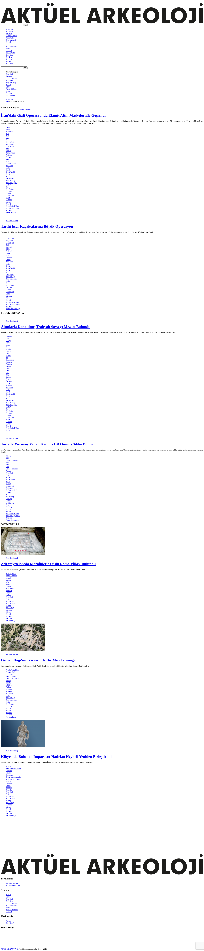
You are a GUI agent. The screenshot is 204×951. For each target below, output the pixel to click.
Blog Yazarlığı (11, 40)
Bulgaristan (10, 360)
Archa (8, 430)
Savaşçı (8, 341)
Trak (7, 339)
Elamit (8, 129)
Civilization (10, 195)
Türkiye (9, 258)
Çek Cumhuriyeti (12, 460)
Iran (7, 159)
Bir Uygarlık (10, 53)
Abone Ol (9, 63)
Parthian (9, 155)
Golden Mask (11, 163)
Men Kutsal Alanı (12, 679)
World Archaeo (11, 213)
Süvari (8, 343)
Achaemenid (10, 153)
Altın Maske (10, 142)
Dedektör (9, 251)
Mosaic (8, 580)
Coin (7, 467)
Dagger (8, 377)
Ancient (9, 210)
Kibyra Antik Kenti (13, 779)
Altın (7, 140)
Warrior (8, 366)
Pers (7, 136)
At (7, 358)
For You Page (11, 621)
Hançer (8, 351)
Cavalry (9, 368)
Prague (8, 471)
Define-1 (9, 247)
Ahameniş (9, 132)
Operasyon (10, 146)
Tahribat (9, 51)
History (8, 185)
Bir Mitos (9, 55)
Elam (8, 127)
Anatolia (9, 691)
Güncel (8, 202)
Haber (8, 198)
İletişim (8, 61)
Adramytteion (11, 574)
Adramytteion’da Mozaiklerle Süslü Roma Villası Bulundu (48, 564)
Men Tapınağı (11, 676)
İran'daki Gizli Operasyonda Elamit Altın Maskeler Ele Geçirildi (53, 115)
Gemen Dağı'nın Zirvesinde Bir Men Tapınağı (38, 660)
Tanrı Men (9, 674)
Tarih (8, 168)
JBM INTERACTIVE (9, 949)
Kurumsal (9, 59)
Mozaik (8, 578)
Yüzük (8, 349)
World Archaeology (13, 309)
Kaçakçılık (10, 144)
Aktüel (8, 42)
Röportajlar (10, 38)
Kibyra (8, 766)
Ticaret (8, 586)
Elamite (8, 151)
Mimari (8, 584)
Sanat (8, 170)
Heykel (8, 773)
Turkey (8, 260)
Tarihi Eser (10, 238)
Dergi (8, 44)
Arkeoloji (9, 31)
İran (7, 138)
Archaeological (11, 183)
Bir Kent (9, 57)
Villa (7, 582)
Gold (7, 161)
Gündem (9, 200)
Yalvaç (8, 681)
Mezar (8, 345)
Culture (8, 193)
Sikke (8, 249)
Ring (7, 375)
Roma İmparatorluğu (13, 777)
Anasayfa (9, 29)
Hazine (8, 356)
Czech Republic (12, 469)
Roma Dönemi (11, 576)
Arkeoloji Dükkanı (13, 885)
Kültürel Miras (11, 46)
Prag (7, 462)
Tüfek (8, 253)
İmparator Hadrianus (13, 769)
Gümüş (8, 456)
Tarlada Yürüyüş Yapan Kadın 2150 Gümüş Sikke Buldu (47, 444)
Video (8, 48)
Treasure (9, 381)
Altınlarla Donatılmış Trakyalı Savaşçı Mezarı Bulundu (45, 327)
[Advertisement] (72, 835)
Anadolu (9, 689)
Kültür (8, 176)
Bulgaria (9, 385)
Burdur (8, 781)
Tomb (8, 371)
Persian (8, 157)
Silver (8, 465)
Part (7, 134)
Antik (8, 174)
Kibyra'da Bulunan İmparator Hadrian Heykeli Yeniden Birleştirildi (56, 756)
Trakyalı (9, 336)
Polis (7, 101)
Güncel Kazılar (11, 36)
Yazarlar (9, 34)
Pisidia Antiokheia (12, 670)
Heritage (9, 191)
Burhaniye (9, 589)
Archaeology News (13, 208)
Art (7, 187)
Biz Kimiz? (10, 923)
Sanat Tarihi (10, 172)
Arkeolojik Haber (12, 206)
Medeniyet (10, 178)
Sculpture (9, 775)
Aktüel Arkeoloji (25, 109)
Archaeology (10, 181)
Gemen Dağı (10, 672)
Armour (9, 379)
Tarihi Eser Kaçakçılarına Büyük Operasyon (37, 226)
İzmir (8, 255)
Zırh (7, 353)
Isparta (8, 683)
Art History (10, 189)
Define (8, 236)
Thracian (9, 362)
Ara (25, 25)
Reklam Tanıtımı (12, 910)
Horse (8, 383)
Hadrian (9, 771)
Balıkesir (9, 591)
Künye (8, 921)
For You (9, 618)
